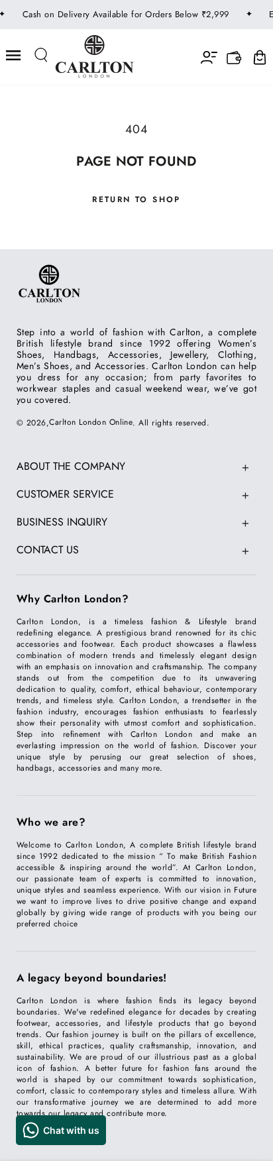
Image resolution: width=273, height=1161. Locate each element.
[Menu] (14, 55)
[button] (42, 55)
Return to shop (136, 199)
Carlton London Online (91, 422)
